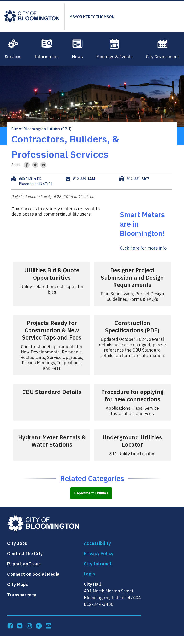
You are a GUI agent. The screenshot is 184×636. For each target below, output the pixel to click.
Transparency (21, 594)
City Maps (17, 584)
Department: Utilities (91, 493)
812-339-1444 (84, 179)
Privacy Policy (99, 553)
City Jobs (17, 543)
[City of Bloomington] (31, 17)
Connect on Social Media (33, 574)
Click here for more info (143, 248)
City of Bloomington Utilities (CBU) (41, 128)
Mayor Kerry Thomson (92, 16)
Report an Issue (24, 564)
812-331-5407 (138, 179)
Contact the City (25, 553)
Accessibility (97, 543)
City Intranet (98, 564)
